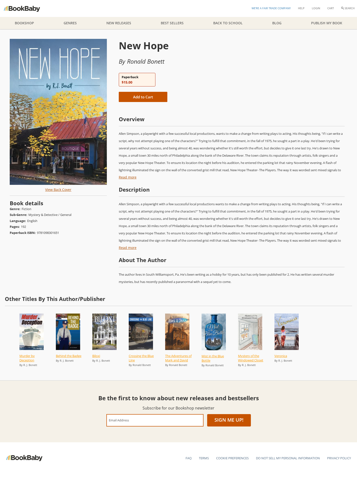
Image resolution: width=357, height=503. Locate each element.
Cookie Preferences (232, 458)
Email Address (119, 420)
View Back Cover (58, 189)
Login (316, 8)
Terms (204, 458)
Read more (127, 177)
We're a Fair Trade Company (271, 8)
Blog (276, 23)
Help (301, 8)
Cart (330, 8)
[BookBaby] (26, 8)
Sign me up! (229, 420)
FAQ (189, 458)
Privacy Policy (339, 458)
